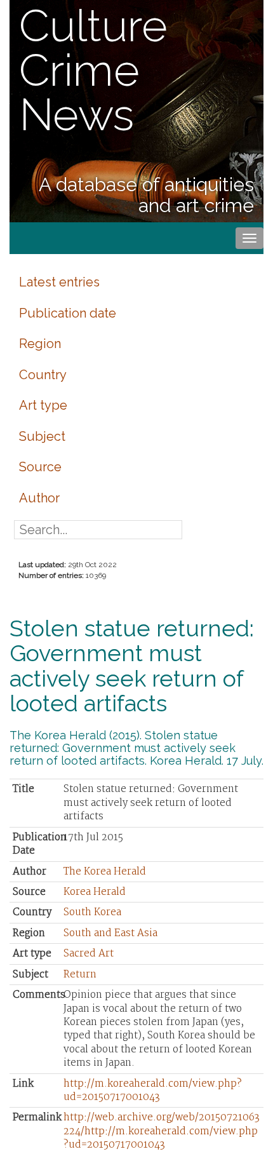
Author (39, 498)
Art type (43, 405)
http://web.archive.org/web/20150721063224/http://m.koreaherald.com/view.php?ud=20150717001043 (161, 1131)
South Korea (92, 912)
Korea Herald (94, 892)
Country (43, 374)
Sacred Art (88, 954)
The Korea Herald (104, 872)
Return (80, 975)
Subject (42, 436)
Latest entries (59, 282)
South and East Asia (110, 933)
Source (40, 466)
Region (40, 343)
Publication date (67, 313)
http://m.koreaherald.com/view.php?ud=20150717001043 (152, 1090)
